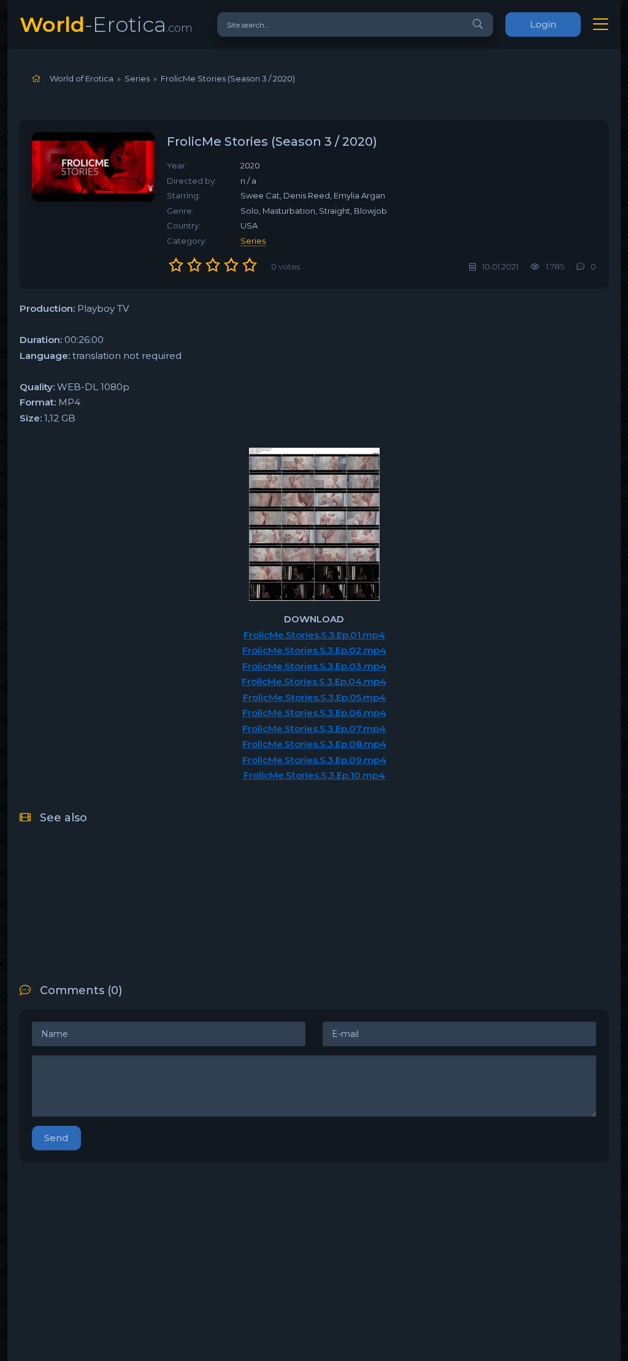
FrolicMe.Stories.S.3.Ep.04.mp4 (314, 681)
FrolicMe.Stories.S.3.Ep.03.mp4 (314, 666)
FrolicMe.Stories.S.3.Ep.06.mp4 (314, 712)
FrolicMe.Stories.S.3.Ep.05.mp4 (314, 697)
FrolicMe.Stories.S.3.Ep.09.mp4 (314, 760)
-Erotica (106, 24)
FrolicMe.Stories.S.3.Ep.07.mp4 (314, 728)
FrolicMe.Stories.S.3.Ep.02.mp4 (314, 650)
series (253, 241)
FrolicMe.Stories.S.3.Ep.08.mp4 (314, 744)
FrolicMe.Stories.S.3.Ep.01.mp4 (314, 635)
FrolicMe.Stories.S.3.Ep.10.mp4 (314, 775)
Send (56, 1138)
